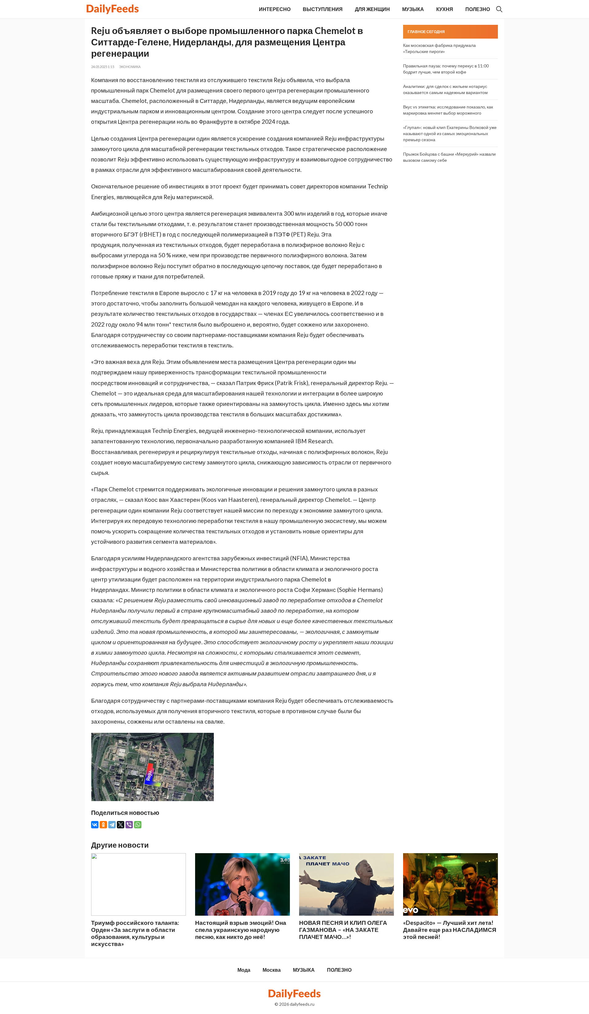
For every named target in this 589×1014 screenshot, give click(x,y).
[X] (120, 824)
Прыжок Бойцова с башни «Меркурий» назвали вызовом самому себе (449, 157)
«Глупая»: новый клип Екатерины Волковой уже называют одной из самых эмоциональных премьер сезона (450, 133)
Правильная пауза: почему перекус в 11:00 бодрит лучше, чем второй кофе (446, 68)
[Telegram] (112, 824)
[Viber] (129, 824)
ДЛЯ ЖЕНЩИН (372, 9)
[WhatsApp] (137, 824)
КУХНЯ (444, 9)
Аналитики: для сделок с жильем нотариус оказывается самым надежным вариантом (445, 89)
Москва (272, 970)
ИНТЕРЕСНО (275, 9)
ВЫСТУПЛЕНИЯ (323, 9)
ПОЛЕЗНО (477, 9)
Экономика (130, 67)
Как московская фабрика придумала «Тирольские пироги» (439, 48)
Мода (243, 970)
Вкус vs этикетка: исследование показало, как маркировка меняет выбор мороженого (448, 109)
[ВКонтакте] (94, 824)
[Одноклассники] (103, 824)
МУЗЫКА (413, 9)
